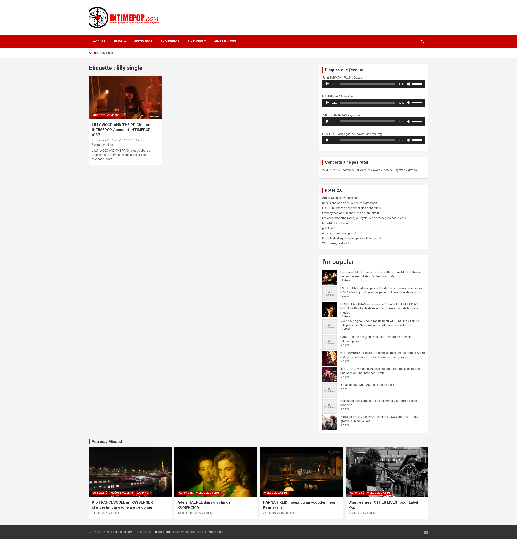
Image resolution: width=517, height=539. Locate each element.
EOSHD (326, 208)
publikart (327, 228)
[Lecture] (327, 84)
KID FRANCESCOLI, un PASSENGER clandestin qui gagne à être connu (122, 505)
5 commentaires (102, 144)
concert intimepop (106, 115)
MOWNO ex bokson (335, 223)
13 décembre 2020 (190, 512)
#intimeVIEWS (225, 41)
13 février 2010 (101, 140)
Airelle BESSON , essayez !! (358, 417)
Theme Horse (162, 532)
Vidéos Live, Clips (122, 492)
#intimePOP (143, 41)
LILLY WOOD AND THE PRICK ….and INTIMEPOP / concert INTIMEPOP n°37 (122, 129)
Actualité (100, 492)
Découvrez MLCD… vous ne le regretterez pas (370, 272)
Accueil (99, 41)
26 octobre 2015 (273, 512)
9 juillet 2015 (357, 512)
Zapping (142, 492)
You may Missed (107, 441)
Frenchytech (330, 213)
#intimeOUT (197, 41)
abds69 (118, 140)
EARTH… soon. (350, 337)
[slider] (417, 83)
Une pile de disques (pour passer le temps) (350, 238)
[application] (373, 84)
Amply (326, 198)
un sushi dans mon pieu (338, 233)
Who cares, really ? (334, 243)
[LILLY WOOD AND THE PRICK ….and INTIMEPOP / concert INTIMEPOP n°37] (125, 98)
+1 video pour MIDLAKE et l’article (362, 385)
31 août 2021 (100, 512)
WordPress (215, 532)
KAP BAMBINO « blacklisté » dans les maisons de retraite (378, 353)
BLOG (118, 41)
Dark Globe (329, 203)
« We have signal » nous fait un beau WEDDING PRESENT (378, 321)
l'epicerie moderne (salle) (338, 218)
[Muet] (409, 84)
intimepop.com (123, 532)
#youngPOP (170, 41)
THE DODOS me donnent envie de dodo (366, 369)
